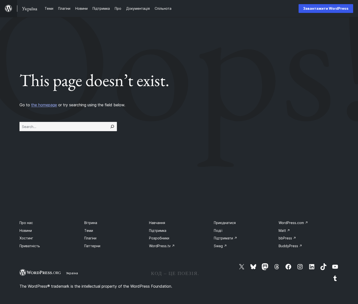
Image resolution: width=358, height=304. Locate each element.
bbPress (287, 238)
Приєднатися (225, 223)
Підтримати (225, 238)
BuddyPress (290, 246)
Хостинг (26, 238)
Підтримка (157, 230)
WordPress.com (293, 223)
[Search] (112, 126)
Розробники (159, 238)
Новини (25, 230)
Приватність (29, 246)
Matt (284, 230)
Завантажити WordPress (326, 8)
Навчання (157, 223)
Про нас (26, 223)
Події (218, 230)
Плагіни (90, 238)
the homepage (44, 104)
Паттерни (92, 246)
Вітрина (90, 223)
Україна (72, 273)
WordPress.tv (162, 246)
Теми (88, 230)
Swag (220, 246)
